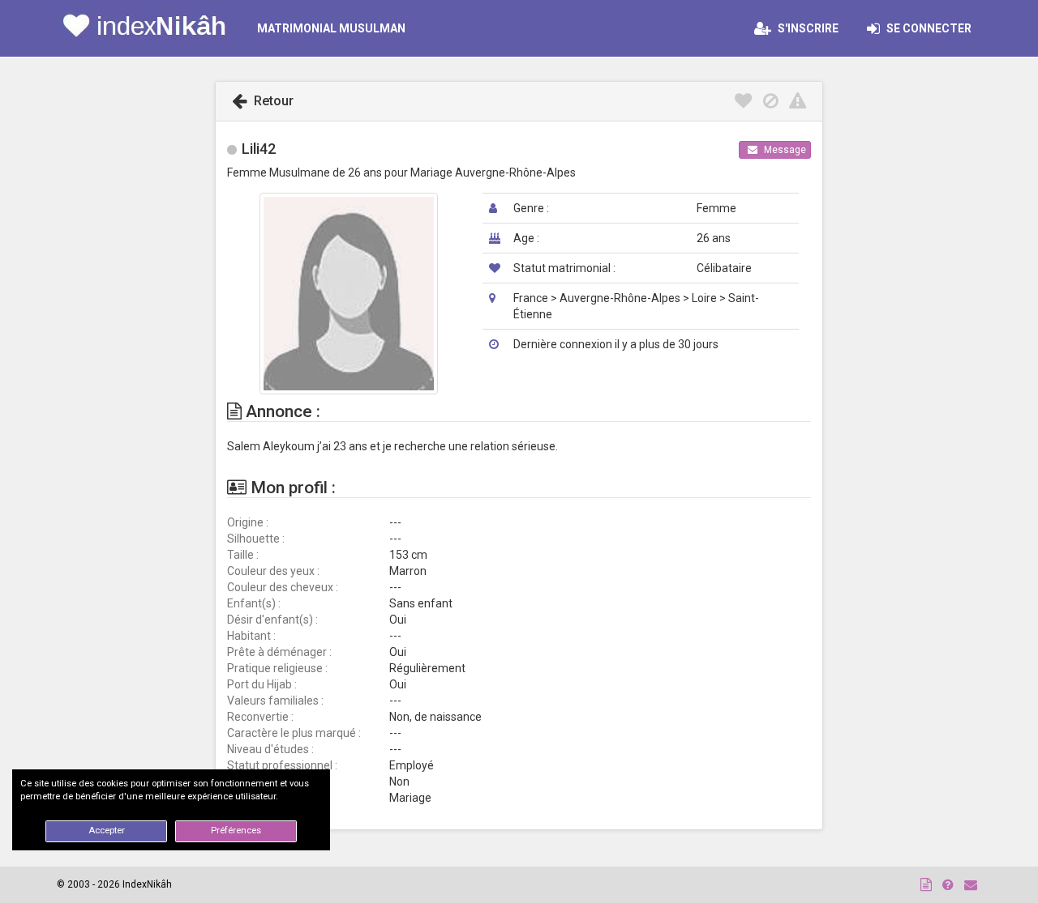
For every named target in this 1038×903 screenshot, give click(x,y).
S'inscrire (807, 28)
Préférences (236, 830)
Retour (272, 101)
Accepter (106, 830)
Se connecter (932, 28)
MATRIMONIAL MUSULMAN (331, 28)
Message (783, 149)
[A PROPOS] (926, 884)
